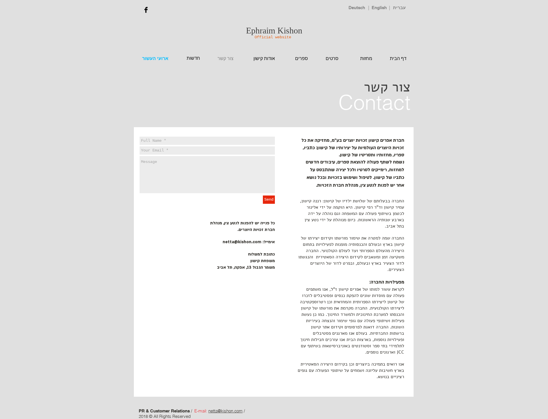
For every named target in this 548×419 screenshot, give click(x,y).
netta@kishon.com (242, 242)
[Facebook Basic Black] (146, 10)
